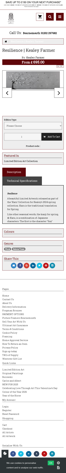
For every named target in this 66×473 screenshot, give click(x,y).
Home (5, 295)
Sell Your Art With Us (14, 321)
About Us (7, 303)
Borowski (7, 377)
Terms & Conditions (13, 329)
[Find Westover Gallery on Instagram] (52, 454)
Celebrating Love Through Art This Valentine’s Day (29, 388)
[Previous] (7, 93)
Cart (4, 425)
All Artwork (8, 436)
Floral (7, 249)
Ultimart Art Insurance (15, 325)
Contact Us (8, 299)
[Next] (59, 93)
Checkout (7, 428)
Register (7, 410)
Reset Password (10, 414)
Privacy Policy (10, 347)
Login (5, 406)
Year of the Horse (11, 395)
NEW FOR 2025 (10, 384)
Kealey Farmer (35, 57)
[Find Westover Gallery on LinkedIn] (28, 454)
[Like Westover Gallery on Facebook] (13, 454)
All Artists (8, 432)
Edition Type (10, 119)
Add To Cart (52, 136)
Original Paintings (12, 373)
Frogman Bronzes (12, 310)
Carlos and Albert (11, 380)
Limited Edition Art (13, 369)
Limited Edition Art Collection (21, 161)
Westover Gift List (12, 358)
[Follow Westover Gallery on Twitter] (21, 454)
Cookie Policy (9, 332)
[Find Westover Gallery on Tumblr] (36, 454)
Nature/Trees (18, 249)
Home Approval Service (15, 340)
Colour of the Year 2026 (14, 391)
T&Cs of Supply (10, 355)
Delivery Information (14, 306)
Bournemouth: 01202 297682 (40, 33)
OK (50, 463)
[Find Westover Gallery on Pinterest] (44, 454)
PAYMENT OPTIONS (13, 314)
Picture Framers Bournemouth (19, 317)
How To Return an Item (14, 343)
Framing (7, 336)
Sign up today (9, 351)
